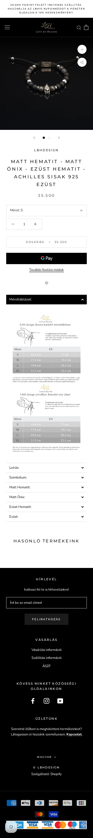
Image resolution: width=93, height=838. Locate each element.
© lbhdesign (46, 767)
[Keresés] (79, 27)
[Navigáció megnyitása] (7, 27)
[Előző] (34, 138)
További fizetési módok (46, 269)
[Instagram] (46, 701)
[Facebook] (33, 701)
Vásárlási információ (46, 650)
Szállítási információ (46, 658)
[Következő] (59, 138)
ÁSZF (46, 666)
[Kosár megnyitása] (86, 27)
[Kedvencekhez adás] (46, 283)
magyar (44, 757)
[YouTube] (60, 701)
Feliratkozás (46, 619)
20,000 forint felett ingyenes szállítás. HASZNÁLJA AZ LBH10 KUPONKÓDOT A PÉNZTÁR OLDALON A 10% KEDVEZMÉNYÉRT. (46, 8)
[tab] (46, 300)
